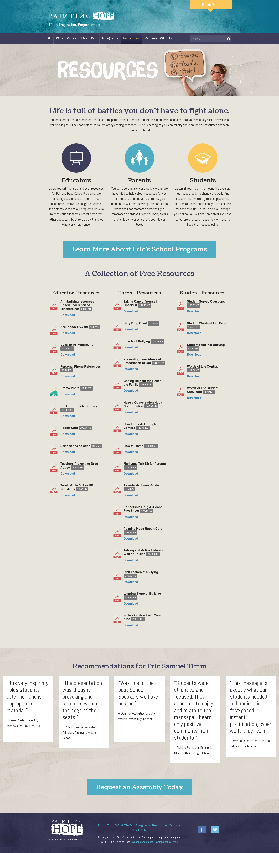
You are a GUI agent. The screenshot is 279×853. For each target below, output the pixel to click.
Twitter (215, 829)
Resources (131, 38)
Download (67, 315)
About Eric (88, 38)
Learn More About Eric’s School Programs (139, 249)
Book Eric (210, 4)
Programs (110, 38)
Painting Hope (85, 19)
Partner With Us (158, 38)
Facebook (202, 829)
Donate (174, 826)
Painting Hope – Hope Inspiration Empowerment (51, 40)
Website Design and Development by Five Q (155, 842)
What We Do (66, 38)
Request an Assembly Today (139, 787)
